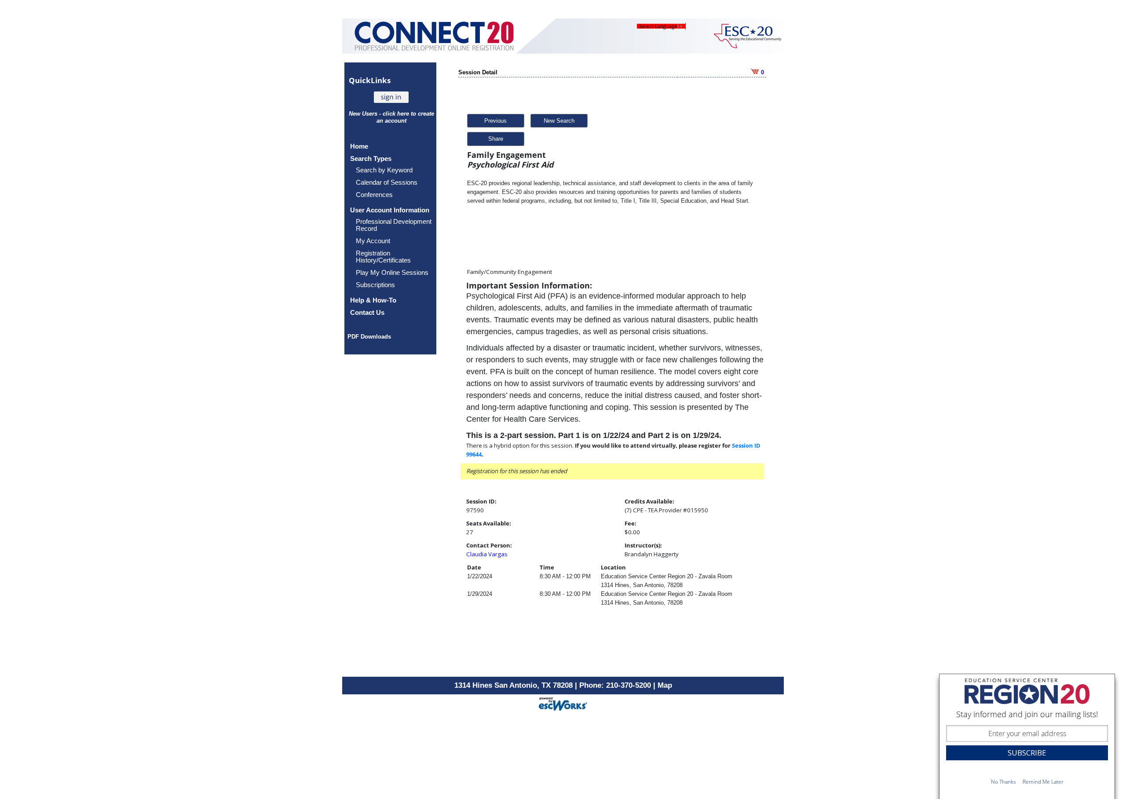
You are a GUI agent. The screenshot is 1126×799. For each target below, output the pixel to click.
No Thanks (1003, 781)
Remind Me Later (1043, 781)
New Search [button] (559, 120)
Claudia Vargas (487, 554)
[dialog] (1027, 736)
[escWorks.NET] (563, 703)
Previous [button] (495, 120)
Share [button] (495, 138)
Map (665, 685)
